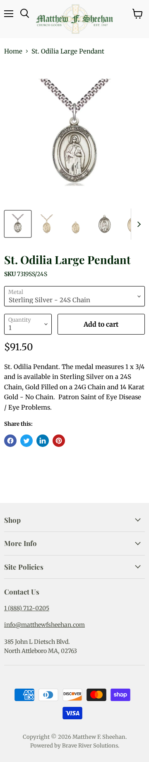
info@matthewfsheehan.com (44, 625)
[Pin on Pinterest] (59, 440)
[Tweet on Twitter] (26, 440)
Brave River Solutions (90, 745)
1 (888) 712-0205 (26, 608)
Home (13, 51)
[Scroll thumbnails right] (137, 224)
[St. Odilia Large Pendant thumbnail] (18, 224)
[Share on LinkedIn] (42, 440)
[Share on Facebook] (10, 440)
